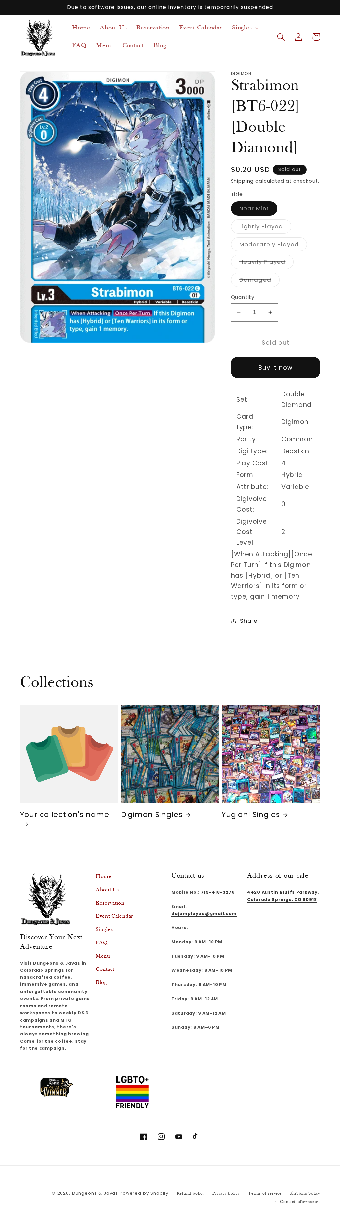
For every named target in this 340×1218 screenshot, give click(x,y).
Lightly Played (265, 228)
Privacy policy (226, 1193)
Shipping (242, 181)
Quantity (243, 297)
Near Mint (258, 210)
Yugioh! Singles (251, 814)
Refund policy (190, 1193)
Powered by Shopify (144, 1193)
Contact (105, 969)
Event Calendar (114, 916)
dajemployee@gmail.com (204, 914)
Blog (101, 982)
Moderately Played (273, 245)
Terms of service (264, 1193)
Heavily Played (266, 263)
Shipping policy (305, 1193)
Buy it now (275, 367)
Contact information (300, 1202)
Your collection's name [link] (64, 815)
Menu (103, 956)
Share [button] (249, 621)
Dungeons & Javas (95, 1193)
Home (104, 876)
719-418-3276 (218, 892)
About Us (108, 890)
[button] (245, 28)
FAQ (102, 943)
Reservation (110, 903)
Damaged (259, 281)
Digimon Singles (152, 814)
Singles (104, 929)
